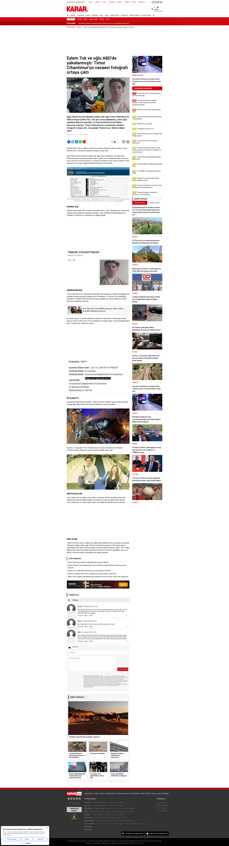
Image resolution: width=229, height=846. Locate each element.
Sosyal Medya (111, 818)
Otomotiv (108, 809)
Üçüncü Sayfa (93, 19)
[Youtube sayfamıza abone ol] (74, 798)
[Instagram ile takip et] (80, 798)
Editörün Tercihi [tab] (154, 203)
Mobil (97, 818)
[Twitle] (72, 141)
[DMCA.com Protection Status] (74, 817)
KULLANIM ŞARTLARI (121, 793)
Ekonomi (95, 15)
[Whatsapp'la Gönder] (80, 141)
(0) (92, 615)
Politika (79, 19)
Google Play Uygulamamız (134, 833)
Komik (116, 821)
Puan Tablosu (161, 808)
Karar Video (114, 15)
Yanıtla (81, 615)
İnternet (102, 818)
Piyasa (97, 809)
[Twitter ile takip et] (161, 2)
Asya (115, 805)
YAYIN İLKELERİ (109, 793)
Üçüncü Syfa (103, 802)
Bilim (124, 818)
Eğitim (85, 19)
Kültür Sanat (146, 15)
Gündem (101, 821)
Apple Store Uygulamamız (158, 833)
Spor (101, 15)
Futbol (93, 812)
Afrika (120, 805)
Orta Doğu (96, 805)
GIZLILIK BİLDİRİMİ (134, 793)
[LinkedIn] (76, 141)
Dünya (88, 15)
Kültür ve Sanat (125, 824)
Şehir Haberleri (162, 811)
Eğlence (122, 815)
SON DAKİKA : (71, 23)
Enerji (115, 809)
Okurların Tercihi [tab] (140, 203)
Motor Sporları (123, 812)
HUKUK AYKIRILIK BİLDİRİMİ (160, 793)
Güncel (73, 15)
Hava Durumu (161, 803)
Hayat (107, 15)
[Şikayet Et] (127, 615)
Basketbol (99, 812)
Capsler (104, 824)
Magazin (100, 815)
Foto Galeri (89, 823)
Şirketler (132, 809)
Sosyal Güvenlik (122, 809)
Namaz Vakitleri (162, 805)
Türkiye (101, 19)
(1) (87, 615)
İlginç (121, 821)
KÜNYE (102, 793)
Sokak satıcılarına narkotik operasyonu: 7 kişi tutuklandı (95, 23)
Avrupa (110, 805)
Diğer (131, 812)
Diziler (94, 815)
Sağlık (106, 815)
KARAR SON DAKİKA (74, 809)
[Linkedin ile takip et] (77, 798)
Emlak (102, 809)
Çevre (107, 19)
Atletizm (114, 812)
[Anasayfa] (68, 15)
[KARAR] (77, 9)
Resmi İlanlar (134, 15)
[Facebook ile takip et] (158, 2)
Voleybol (107, 812)
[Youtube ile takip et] (153, 2)
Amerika (104, 805)
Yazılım (119, 818)
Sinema (110, 821)
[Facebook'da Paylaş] (69, 141)
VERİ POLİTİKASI (146, 793)
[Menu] (153, 15)
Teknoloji (88, 817)
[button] (112, 142)
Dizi (105, 821)
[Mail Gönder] (84, 141)
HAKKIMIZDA (88, 793)
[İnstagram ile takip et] (155, 2)
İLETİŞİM (96, 793)
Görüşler (124, 15)
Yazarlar (80, 15)
